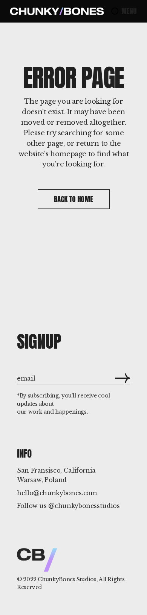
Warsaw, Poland (42, 480)
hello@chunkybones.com (56, 493)
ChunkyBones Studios (67, 579)
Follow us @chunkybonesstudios (68, 505)
